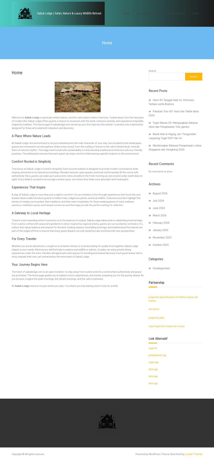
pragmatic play (156, 297)
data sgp (153, 383)
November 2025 (162, 237)
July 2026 (158, 200)
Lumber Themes (193, 454)
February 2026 (161, 222)
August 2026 (160, 193)
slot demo (154, 309)
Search (152, 71)
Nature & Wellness (176, 13)
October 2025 (161, 244)
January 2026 (160, 230)
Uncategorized (161, 268)
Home (126, 13)
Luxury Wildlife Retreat (148, 13)
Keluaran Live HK (173, 297)
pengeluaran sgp (157, 355)
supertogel (154, 326)
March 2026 (160, 215)
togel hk (153, 348)
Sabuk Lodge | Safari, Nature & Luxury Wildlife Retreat (69, 13)
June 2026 (159, 208)
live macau (188, 297)
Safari (195, 13)
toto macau (166, 326)
